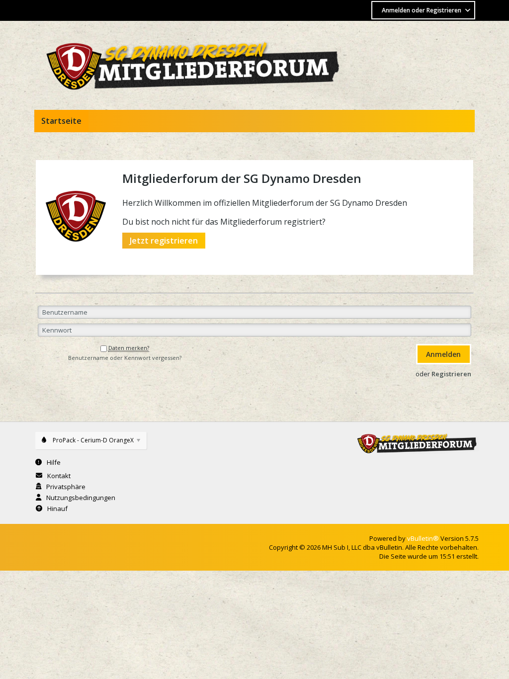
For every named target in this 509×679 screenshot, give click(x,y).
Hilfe (54, 462)
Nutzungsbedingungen (80, 497)
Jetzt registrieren (164, 240)
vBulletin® (423, 538)
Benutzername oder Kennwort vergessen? (124, 357)
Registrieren (451, 373)
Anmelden (443, 354)
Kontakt (59, 475)
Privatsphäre (65, 486)
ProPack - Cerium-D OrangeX (93, 440)
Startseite (61, 120)
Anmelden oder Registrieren (421, 10)
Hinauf (57, 508)
